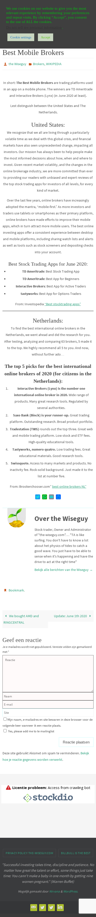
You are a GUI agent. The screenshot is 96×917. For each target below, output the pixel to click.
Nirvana (54, 889)
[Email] (33, 905)
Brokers (38, 63)
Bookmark (16, 588)
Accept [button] (45, 37)
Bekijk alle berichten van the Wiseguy (63, 568)
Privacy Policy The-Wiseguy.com (29, 851)
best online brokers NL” (69, 485)
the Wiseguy (17, 63)
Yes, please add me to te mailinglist (30, 729)
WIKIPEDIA (54, 63)
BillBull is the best (75, 851)
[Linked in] (60, 905)
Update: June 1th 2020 (71, 613)
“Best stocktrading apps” (63, 303)
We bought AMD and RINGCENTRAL (21, 616)
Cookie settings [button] (20, 37)
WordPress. (70, 889)
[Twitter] (42, 905)
